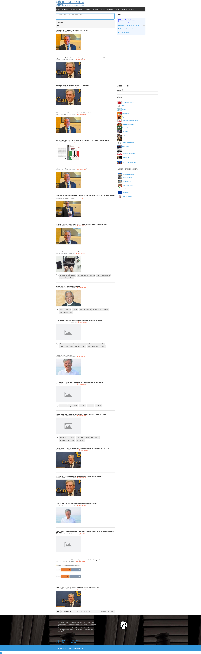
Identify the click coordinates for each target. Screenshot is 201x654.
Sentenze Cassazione (128, 174)
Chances (102, 9)
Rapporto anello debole (100, 309)
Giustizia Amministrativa (128, 143)
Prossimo (104, 612)
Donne (117, 9)
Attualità (60, 23)
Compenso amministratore (69, 344)
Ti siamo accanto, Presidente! (64, 355)
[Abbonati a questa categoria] (58, 26)
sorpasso (63, 406)
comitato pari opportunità (86, 275)
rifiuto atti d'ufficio (83, 437)
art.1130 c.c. (64, 347)
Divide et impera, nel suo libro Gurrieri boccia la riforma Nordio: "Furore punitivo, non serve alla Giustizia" (83, 449)
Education (88, 9)
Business (95, 9)
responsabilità (73, 406)
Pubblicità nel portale (75, 641)
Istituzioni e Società (77, 9)
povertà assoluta (85, 309)
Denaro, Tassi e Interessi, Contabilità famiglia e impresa (127, 21)
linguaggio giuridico (66, 278)
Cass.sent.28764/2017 (77, 347)
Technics (124, 9)
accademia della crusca (67, 275)
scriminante (80, 440)
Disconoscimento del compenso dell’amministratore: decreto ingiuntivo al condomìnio (79, 321)
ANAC (123, 106)
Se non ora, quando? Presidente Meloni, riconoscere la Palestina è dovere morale (77, 587)
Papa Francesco (65, 309)
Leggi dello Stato (127, 181)
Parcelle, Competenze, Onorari (129, 25)
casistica (83, 406)
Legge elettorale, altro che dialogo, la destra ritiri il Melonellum (72, 85)
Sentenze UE (126, 192)
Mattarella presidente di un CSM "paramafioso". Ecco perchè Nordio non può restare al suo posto (81, 224)
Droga (123, 135)
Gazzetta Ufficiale (127, 196)
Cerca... (119, 90)
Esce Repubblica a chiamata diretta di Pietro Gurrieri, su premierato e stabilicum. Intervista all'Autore (82, 140)
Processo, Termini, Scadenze (129, 29)
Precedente (67, 612)
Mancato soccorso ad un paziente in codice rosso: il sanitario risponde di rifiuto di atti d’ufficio (81, 414)
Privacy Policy (61, 640)
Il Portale (131, 9)
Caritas (75, 309)
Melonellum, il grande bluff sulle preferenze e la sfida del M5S (72, 30)
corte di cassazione (103, 275)
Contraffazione (125, 128)
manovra (91, 406)
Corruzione (125, 132)
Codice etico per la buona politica (130, 120)
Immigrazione (125, 146)
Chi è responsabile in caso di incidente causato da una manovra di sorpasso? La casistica (79, 382)
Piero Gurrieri (71, 31)
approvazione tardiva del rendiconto (92, 344)
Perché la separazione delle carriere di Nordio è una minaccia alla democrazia (76, 504)
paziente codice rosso (67, 440)
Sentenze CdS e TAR (128, 178)
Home (58, 9)
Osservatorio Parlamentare (128, 154)
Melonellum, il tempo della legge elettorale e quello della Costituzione (74, 113)
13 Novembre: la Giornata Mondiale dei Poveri (68, 286)
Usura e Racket (125, 157)
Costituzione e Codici (128, 185)
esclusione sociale (66, 312)
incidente (99, 406)
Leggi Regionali (126, 189)
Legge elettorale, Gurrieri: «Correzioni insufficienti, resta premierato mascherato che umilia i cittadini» (83, 58)
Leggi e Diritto (65, 9)
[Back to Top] (1, 653)
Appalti (124, 109)
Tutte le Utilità (124, 32)
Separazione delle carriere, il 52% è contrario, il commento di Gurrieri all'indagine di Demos (80, 560)
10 (94, 612)
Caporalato (124, 117)
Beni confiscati (125, 113)
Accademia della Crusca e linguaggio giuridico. (68, 252)
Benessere (110, 9)
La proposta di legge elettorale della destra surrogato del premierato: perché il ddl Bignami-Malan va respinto (85, 168)
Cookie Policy (60, 642)
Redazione (72, 59)
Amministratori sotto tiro (128, 102)
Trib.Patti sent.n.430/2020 (96, 347)
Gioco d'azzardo (126, 139)
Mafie (123, 150)
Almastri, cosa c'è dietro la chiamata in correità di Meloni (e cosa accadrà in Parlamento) (79, 476)
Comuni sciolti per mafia (128, 124)
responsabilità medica (67, 437)
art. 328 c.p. (95, 437)
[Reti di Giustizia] (70, 3)
